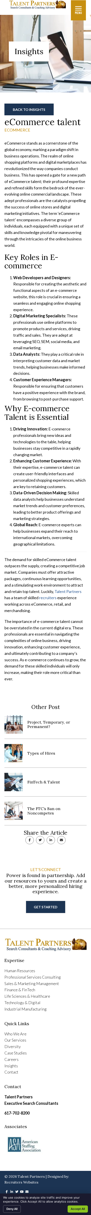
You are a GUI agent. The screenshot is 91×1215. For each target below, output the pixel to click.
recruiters (48, 597)
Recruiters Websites (21, 1182)
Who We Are (15, 1033)
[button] (29, 110)
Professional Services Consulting (32, 977)
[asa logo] (45, 1144)
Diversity (12, 1046)
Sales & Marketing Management (31, 983)
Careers (11, 1059)
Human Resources (19, 970)
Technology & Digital (22, 1002)
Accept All (78, 1209)
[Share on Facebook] (29, 840)
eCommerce (17, 130)
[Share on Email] (61, 840)
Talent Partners (68, 591)
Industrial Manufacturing (25, 1009)
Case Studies (15, 1052)
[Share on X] (40, 840)
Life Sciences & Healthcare (27, 996)
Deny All (11, 1209)
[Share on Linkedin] (51, 840)
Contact (11, 1072)
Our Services (15, 1040)
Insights (11, 1065)
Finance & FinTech (19, 989)
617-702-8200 (17, 1113)
